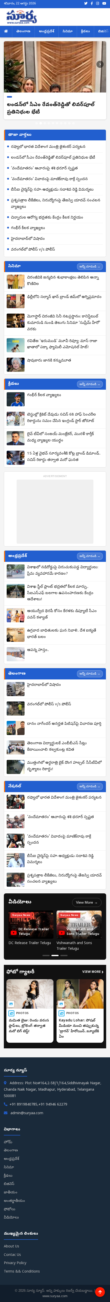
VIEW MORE (93, 972)
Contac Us (12, 1255)
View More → (87, 902)
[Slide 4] (49, 123)
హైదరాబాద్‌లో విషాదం (28, 239)
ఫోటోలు (9, 1209)
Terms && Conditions (22, 1271)
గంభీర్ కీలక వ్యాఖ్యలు (28, 228)
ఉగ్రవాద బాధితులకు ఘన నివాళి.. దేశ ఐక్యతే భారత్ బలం (61, 634)
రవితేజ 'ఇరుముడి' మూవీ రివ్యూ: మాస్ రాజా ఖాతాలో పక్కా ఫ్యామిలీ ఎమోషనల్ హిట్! (62, 344)
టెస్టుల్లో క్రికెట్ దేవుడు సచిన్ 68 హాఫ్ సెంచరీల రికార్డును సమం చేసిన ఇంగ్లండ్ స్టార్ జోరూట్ (61, 418)
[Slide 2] (40, 123)
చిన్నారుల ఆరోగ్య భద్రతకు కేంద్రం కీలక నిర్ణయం (47, 217)
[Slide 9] (69, 123)
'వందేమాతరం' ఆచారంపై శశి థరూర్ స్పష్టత (44, 168)
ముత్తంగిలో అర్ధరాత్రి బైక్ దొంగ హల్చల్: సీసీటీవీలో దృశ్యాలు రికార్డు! (64, 766)
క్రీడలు (85, 31)
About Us (11, 1246)
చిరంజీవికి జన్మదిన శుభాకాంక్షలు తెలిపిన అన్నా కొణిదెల (63, 281)
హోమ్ (8, 1142)
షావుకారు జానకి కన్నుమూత (49, 360)
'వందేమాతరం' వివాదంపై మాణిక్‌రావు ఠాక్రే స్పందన (49, 179)
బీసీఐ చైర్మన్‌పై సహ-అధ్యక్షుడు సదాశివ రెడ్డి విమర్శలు (52, 189)
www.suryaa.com (55, 1296)
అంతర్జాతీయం (14, 1201)
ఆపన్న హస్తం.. (38, 650)
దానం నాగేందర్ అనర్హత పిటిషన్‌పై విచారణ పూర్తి (64, 724)
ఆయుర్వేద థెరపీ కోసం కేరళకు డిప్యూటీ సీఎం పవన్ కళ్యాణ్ (62, 614)
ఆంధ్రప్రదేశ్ (46, 31)
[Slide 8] (65, 123)
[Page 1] (46, 955)
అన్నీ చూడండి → (90, 266)
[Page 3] (64, 955)
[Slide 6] (57, 123)
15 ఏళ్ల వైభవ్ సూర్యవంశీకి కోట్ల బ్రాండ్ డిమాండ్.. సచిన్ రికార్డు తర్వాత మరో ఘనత (64, 457)
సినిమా (68, 31)
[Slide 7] (61, 123)
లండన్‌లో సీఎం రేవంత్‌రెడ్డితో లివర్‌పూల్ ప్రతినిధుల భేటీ (53, 157)
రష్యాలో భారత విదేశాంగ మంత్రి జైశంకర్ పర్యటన (48, 147)
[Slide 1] (36, 123)
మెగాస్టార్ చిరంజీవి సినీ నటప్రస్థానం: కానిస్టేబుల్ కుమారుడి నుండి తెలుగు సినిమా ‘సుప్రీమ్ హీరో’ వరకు (63, 323)
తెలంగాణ (23, 31)
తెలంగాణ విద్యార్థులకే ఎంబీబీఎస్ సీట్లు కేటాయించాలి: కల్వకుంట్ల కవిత (57, 746)
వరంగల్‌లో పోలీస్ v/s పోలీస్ (33, 249)
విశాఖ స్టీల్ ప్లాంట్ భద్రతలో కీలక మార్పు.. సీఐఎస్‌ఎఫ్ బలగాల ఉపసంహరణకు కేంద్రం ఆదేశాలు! (60, 593)
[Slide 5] (53, 123)
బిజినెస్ (9, 1184)
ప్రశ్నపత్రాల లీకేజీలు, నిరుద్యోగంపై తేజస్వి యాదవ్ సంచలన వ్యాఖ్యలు (55, 204)
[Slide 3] (44, 123)
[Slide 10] (73, 123)
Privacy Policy (15, 1263)
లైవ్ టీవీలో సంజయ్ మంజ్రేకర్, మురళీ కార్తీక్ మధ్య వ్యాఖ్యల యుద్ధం (60, 437)
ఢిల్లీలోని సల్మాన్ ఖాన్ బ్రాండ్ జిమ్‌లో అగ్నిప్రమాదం (64, 297)
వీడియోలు (11, 1217)
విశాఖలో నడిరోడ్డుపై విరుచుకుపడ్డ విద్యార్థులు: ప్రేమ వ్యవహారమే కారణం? (62, 570)
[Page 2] (55, 955)
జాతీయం (10, 1192)
